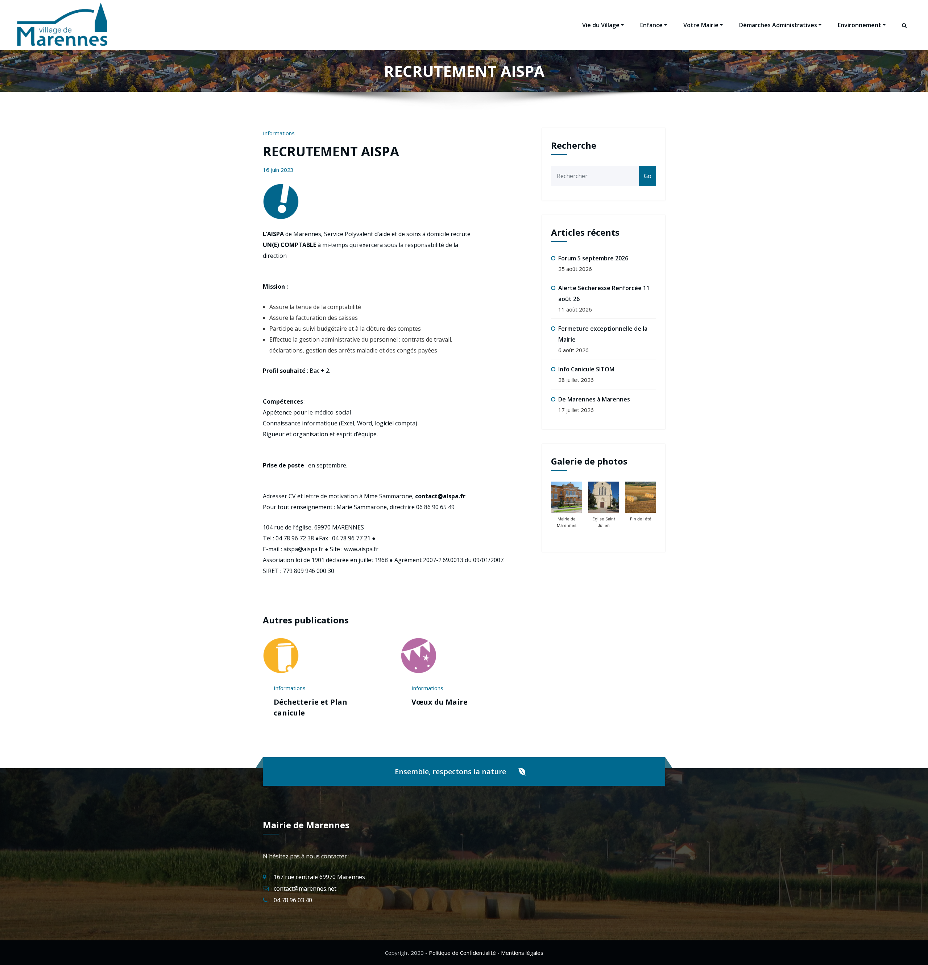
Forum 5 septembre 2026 (593, 258)
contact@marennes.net (305, 888)
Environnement (859, 25)
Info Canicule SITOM (586, 369)
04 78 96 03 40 (293, 900)
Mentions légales (522, 952)
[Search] (905, 32)
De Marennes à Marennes (594, 399)
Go (647, 176)
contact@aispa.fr (440, 496)
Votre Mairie (700, 25)
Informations (279, 133)
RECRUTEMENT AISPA (331, 151)
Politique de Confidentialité (462, 952)
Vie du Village (601, 25)
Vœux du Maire (439, 702)
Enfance (651, 25)
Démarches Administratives (778, 25)
